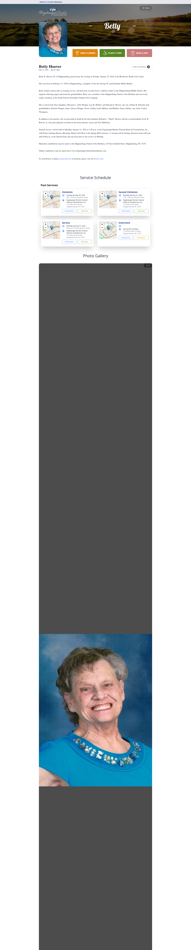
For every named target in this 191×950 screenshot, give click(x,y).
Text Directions (69, 211)
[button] (51, 197)
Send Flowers (141, 238)
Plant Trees (84, 211)
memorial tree (65, 158)
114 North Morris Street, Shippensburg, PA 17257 (132, 232)
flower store (98, 158)
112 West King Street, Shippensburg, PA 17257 (75, 205)
